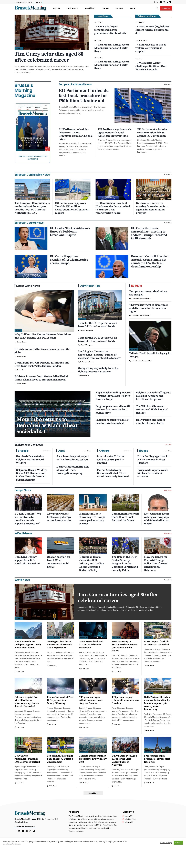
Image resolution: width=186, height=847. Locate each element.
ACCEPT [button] (178, 842)
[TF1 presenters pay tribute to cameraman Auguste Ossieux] (93, 686)
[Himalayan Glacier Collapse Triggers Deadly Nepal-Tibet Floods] (28, 630)
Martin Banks (21, 356)
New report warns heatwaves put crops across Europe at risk (59, 517)
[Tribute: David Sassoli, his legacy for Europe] (150, 336)
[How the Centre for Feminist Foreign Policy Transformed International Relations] (157, 545)
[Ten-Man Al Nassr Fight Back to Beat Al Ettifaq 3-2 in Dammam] (60, 745)
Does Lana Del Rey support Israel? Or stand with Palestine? (27, 560)
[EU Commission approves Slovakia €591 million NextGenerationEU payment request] (72, 189)
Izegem (140, 22)
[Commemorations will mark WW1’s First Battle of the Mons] (125, 502)
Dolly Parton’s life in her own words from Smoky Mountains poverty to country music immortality (157, 703)
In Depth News (24, 533)
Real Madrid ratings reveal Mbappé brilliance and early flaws (111, 48)
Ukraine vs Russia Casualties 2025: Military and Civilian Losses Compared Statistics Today (91, 564)
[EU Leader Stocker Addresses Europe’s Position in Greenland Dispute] (31, 238)
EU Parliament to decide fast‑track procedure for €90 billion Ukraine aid (84, 96)
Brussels (23, 450)
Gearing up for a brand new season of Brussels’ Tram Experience (59, 644)
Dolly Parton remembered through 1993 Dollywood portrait (27, 759)
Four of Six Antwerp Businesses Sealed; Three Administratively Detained (113, 473)
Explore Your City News (29, 444)
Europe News (23, 490)
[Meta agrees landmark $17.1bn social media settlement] (93, 630)
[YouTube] (160, 2)
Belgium (83, 637)
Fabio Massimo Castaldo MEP (141, 361)
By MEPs (136, 285)
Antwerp (141, 40)
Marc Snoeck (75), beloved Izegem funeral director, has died (152, 30)
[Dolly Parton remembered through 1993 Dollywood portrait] (28, 745)
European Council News (29, 222)
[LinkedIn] (166, 2)
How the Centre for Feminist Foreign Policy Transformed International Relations (155, 564)
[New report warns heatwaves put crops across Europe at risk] (60, 502)
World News (22, 579)
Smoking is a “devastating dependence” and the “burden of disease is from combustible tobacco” (99, 354)
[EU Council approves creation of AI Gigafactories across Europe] (31, 266)
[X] (157, 2)
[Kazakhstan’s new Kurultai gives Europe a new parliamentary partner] (93, 502)
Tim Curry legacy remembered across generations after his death (110, 30)
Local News (46, 451)
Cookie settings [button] (166, 843)
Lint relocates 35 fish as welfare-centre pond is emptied (150, 48)
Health (82, 319)
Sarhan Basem (21, 342)
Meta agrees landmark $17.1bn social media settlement (91, 644)
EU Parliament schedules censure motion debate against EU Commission (152, 132)
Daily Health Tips (90, 285)
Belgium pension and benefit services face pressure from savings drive (113, 409)
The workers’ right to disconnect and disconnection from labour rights (148, 308)
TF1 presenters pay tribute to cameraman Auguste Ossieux (91, 700)
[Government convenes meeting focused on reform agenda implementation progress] (153, 189)
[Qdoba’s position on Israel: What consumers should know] (60, 545)
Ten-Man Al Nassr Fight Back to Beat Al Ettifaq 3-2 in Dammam (60, 759)
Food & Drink (53, 637)
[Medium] (169, 2)
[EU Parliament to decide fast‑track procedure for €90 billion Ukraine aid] (143, 105)
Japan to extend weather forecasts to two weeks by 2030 (93, 759)
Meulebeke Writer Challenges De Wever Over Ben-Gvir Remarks (151, 66)
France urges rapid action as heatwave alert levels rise (157, 759)
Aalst (61, 450)
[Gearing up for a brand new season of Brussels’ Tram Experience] (60, 630)
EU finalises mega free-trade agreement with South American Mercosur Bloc (114, 132)
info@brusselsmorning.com (25, 826)
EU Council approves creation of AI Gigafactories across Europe (69, 260)
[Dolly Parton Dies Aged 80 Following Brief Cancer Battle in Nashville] (125, 745)
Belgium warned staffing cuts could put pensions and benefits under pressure (153, 396)
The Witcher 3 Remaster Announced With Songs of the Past (151, 409)
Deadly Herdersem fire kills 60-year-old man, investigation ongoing (72, 470)
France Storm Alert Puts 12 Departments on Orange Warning (60, 700)
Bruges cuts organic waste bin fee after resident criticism (152, 473)
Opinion (133, 349)
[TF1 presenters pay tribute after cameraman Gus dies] (125, 686)
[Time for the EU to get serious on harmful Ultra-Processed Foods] (100, 305)
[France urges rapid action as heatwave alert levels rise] (157, 745)
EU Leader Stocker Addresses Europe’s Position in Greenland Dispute (70, 232)
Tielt (138, 58)
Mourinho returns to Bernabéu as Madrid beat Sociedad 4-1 (46, 425)
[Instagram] (163, 2)
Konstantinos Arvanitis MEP (141, 298)
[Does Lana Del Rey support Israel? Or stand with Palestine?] (28, 545)
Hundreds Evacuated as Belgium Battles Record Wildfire (30, 459)
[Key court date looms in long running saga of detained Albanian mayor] (157, 502)
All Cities (168, 444)
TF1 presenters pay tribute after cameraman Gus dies (125, 700)
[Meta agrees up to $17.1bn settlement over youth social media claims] (125, 630)
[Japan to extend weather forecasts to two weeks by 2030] (93, 745)
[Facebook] (154, 2)
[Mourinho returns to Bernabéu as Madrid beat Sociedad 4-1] (52, 414)
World (19, 48)
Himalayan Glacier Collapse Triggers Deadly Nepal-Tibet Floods (28, 644)
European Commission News (32, 174)
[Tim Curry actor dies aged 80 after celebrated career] (52, 32)
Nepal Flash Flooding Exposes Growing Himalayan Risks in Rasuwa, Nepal (113, 396)
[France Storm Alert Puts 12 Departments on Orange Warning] (60, 686)
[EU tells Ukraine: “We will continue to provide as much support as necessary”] (28, 502)
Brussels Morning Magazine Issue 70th (33, 157)
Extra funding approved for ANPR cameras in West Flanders (153, 459)
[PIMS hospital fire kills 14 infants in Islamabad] (157, 630)
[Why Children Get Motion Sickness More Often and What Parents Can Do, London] (44, 311)
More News (167, 84)
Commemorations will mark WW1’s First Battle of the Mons (125, 517)
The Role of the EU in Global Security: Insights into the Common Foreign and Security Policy (125, 564)
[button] (157, 8)
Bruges (143, 450)
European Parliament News (75, 84)
